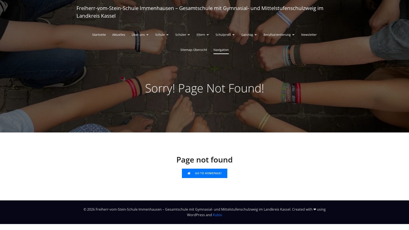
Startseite (99, 35)
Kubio (217, 215)
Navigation (221, 50)
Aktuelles (118, 35)
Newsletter (309, 35)
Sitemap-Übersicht (193, 50)
